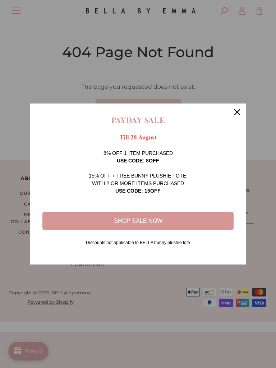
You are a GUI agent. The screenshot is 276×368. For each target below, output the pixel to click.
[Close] (237, 112)
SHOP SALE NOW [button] (138, 221)
